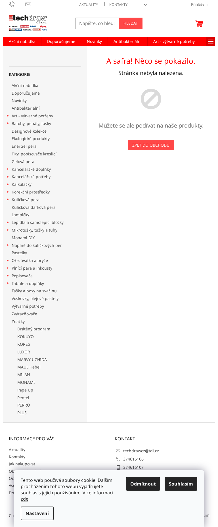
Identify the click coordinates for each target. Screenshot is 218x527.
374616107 (133, 467)
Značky (18, 321)
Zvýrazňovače (25, 313)
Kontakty (118, 4)
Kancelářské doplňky (31, 169)
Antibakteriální (26, 108)
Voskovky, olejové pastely (35, 298)
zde (24, 499)
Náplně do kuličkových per (37, 245)
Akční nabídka (25, 85)
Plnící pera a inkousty (32, 268)
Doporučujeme (26, 93)
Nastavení (37, 513)
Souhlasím (181, 484)
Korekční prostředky (31, 192)
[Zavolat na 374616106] (17, 4)
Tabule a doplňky (28, 283)
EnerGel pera (24, 146)
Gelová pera (23, 161)
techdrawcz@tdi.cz (141, 450)
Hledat (130, 23)
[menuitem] (22, 41)
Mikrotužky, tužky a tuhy (34, 230)
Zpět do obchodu (150, 145)
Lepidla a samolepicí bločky (38, 222)
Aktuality (88, 4)
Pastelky (19, 252)
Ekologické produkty (31, 138)
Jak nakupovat (22, 463)
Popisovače (22, 275)
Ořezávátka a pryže (30, 260)
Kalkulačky (22, 184)
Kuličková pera (25, 199)
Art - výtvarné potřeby (32, 115)
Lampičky (20, 214)
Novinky (19, 100)
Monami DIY (23, 237)
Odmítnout (143, 484)
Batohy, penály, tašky (31, 123)
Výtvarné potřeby (28, 306)
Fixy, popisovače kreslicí (34, 154)
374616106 (133, 459)
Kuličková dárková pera (34, 207)
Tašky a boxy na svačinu (34, 290)
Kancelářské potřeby (31, 176)
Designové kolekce (29, 131)
